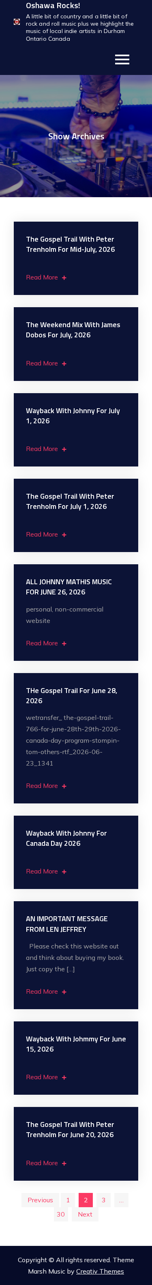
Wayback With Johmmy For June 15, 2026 (76, 1043)
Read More (42, 277)
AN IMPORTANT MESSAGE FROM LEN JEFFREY (67, 923)
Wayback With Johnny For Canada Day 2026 (66, 838)
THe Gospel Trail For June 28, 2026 (71, 695)
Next (85, 1214)
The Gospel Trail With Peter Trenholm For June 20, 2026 (70, 1129)
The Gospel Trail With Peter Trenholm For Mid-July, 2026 (70, 244)
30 (61, 1214)
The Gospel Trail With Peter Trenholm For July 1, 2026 (70, 501)
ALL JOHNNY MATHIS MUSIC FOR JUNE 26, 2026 (69, 586)
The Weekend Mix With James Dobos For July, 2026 (73, 329)
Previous (40, 1200)
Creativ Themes (100, 1271)
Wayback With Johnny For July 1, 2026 (73, 415)
